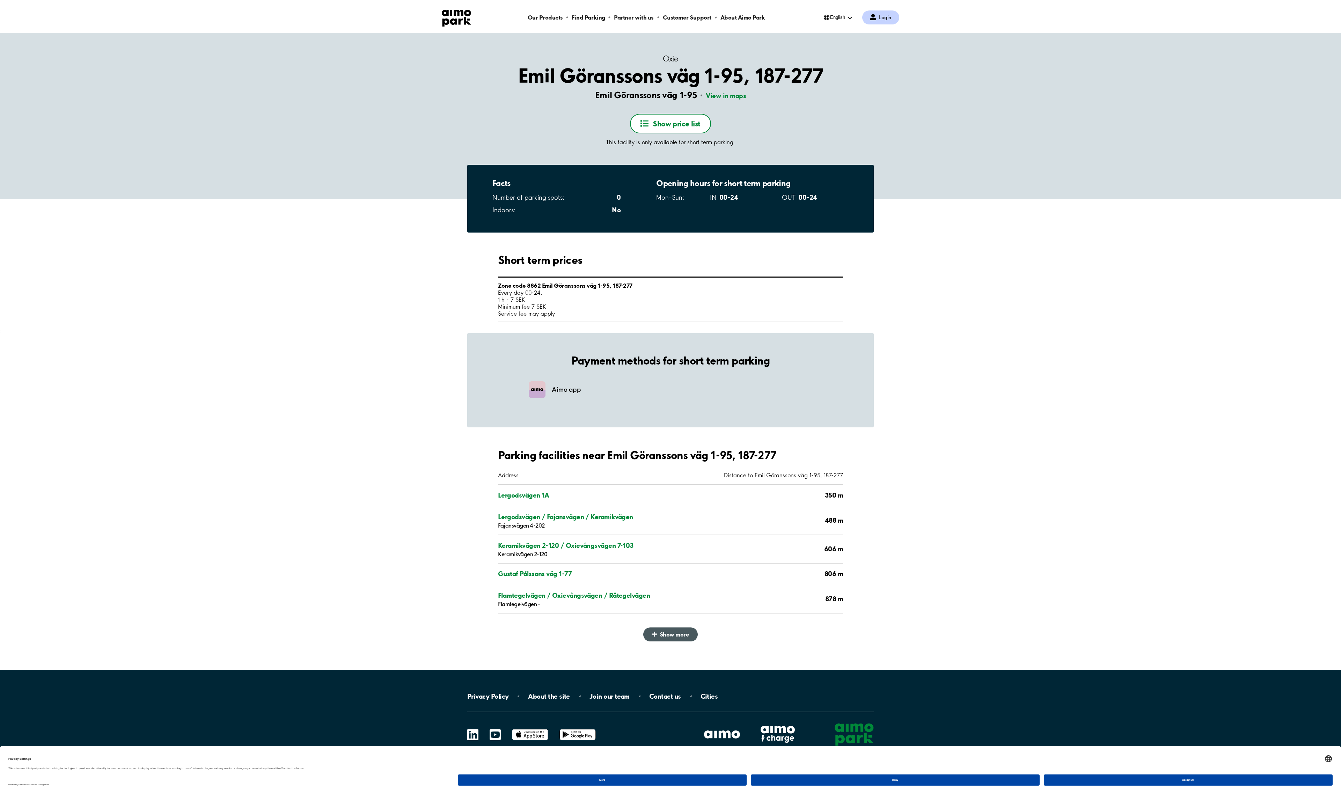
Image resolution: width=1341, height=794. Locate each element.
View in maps (726, 95)
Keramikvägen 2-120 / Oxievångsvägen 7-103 (565, 545)
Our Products (545, 17)
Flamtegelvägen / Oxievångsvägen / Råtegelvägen (574, 595)
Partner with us (634, 17)
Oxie (670, 59)
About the (549, 696)
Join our (609, 696)
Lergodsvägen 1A (523, 495)
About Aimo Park (742, 17)
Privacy (487, 696)
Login (885, 17)
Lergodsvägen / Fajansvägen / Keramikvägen (565, 517)
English (837, 17)
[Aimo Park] (456, 17)
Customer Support (687, 17)
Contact (665, 696)
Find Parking (588, 17)
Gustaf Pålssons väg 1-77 (535, 573)
